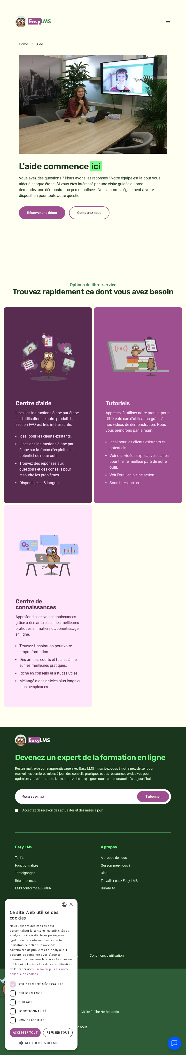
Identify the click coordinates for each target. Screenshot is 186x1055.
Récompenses (25, 881)
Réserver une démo (42, 213)
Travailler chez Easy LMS (119, 881)
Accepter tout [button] (25, 1032)
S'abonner (153, 796)
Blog (104, 873)
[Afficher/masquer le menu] (168, 21)
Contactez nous (89, 213)
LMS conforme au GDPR (33, 888)
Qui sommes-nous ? (115, 865)
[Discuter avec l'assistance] (174, 1043)
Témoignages (25, 873)
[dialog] (41, 974)
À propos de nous (114, 858)
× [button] (71, 904)
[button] (41, 1042)
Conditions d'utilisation (107, 955)
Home (23, 44)
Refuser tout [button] (57, 1032)
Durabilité (108, 888)
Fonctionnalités (26, 865)
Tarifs (19, 858)
